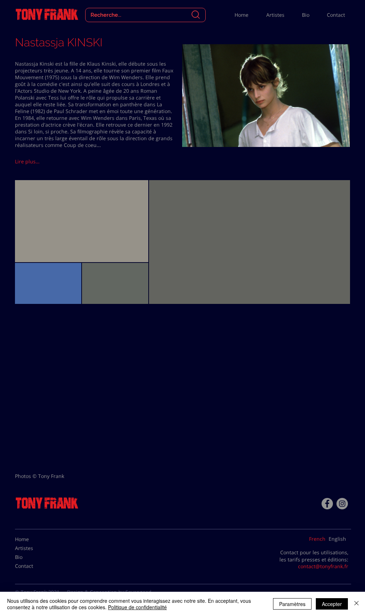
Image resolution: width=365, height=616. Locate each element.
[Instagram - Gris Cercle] (342, 503)
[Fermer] (356, 603)
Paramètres (292, 603)
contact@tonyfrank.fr (323, 566)
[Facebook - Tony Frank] (327, 503)
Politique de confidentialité (137, 607)
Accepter (332, 603)
